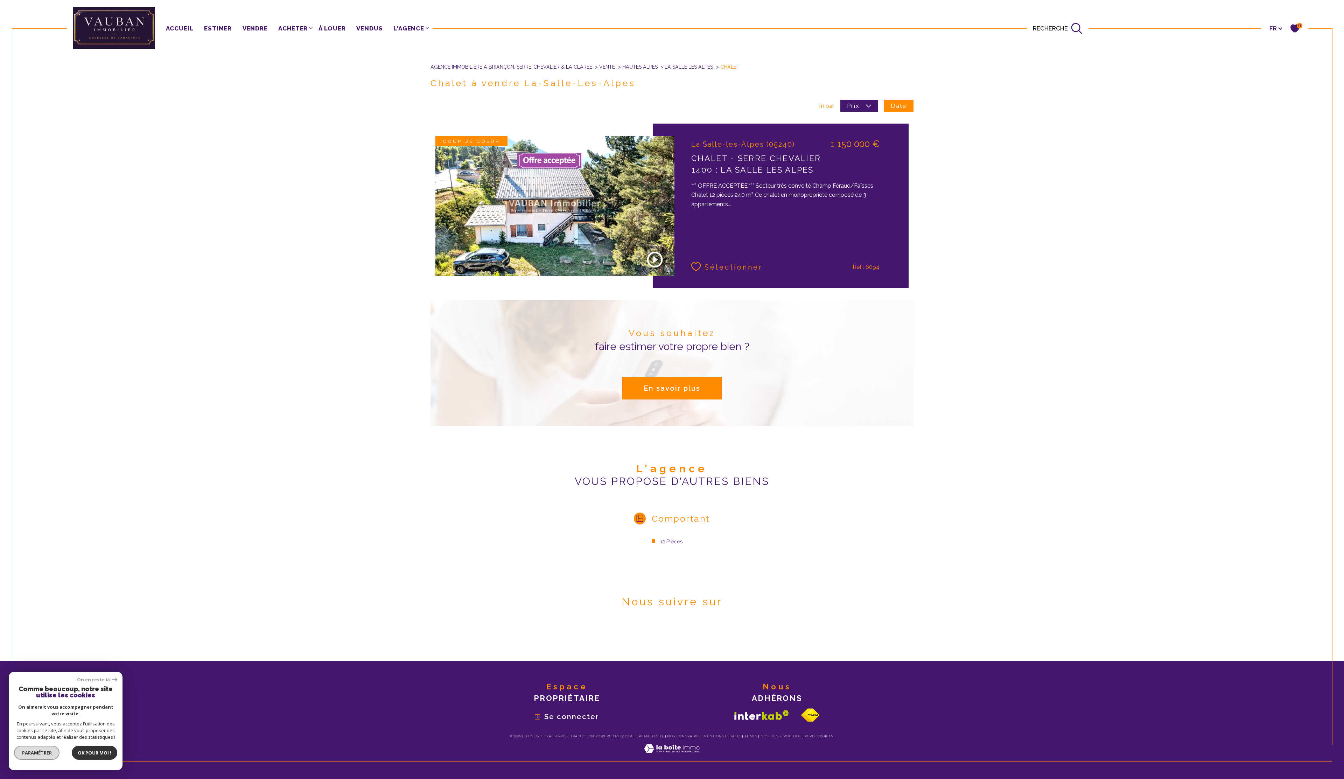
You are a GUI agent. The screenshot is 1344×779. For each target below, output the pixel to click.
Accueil (180, 28)
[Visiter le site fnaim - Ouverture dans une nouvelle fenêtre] (810, 715)
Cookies (825, 736)
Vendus (369, 28)
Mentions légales (722, 736)
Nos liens (771, 736)
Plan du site (651, 736)
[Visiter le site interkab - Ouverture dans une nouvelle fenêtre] (761, 715)
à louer (332, 28)
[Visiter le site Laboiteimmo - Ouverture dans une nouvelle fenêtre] (672, 756)
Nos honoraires (684, 736)
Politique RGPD (799, 736)
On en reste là (93, 679)
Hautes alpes (640, 67)
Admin (751, 736)
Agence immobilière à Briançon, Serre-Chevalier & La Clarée (511, 67)
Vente (607, 67)
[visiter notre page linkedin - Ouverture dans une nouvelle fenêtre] (684, 634)
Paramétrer (37, 753)
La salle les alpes (689, 67)
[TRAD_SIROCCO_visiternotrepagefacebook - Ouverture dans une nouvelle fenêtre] (660, 634)
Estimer (218, 28)
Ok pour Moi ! (94, 753)
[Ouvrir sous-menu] (311, 28)
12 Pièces (671, 541)
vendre (255, 28)
